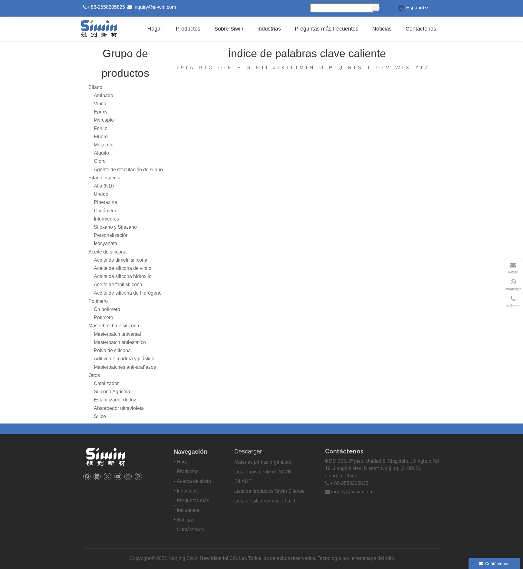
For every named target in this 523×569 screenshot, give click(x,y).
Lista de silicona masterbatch (265, 500)
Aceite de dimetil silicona (120, 260)
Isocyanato (105, 243)
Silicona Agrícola (112, 391)
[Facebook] (86, 476)
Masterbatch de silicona (113, 325)
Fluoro (101, 136)
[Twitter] (107, 476)
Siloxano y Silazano (115, 227)
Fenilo (100, 128)
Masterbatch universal (117, 334)
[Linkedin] (97, 476)
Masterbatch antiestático (120, 342)
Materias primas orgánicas (262, 462)
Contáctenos (190, 529)
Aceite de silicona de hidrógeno (128, 293)
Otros (94, 375)
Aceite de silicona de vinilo (122, 268)
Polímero (98, 301)
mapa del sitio (379, 558)
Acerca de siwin (194, 481)
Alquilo (101, 152)
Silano (95, 87)
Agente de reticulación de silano (128, 169)
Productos (188, 471)
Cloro (100, 161)
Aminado (103, 95)
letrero (357, 558)
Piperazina (105, 202)
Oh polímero (107, 309)
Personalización (111, 235)
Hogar (183, 461)
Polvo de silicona (112, 350)
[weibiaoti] (105, 456)
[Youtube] (117, 476)
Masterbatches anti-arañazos (125, 367)
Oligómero (105, 210)
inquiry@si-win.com (154, 7)
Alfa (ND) (104, 185)
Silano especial (105, 177)
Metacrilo (103, 144)
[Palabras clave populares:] (375, 7)
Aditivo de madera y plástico (124, 358)
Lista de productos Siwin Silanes (269, 491)
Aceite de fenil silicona (118, 284)
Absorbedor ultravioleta (119, 408)
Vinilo (100, 103)
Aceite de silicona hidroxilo (123, 276)
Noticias (185, 519)
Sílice (100, 416)
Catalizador (106, 383)
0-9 (180, 67)
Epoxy (100, 111)
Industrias (187, 490)
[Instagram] (128, 476)
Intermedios (106, 218)
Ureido (101, 194)
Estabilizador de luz (115, 399)
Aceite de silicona (107, 251)
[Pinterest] (138, 476)
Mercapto (104, 120)
